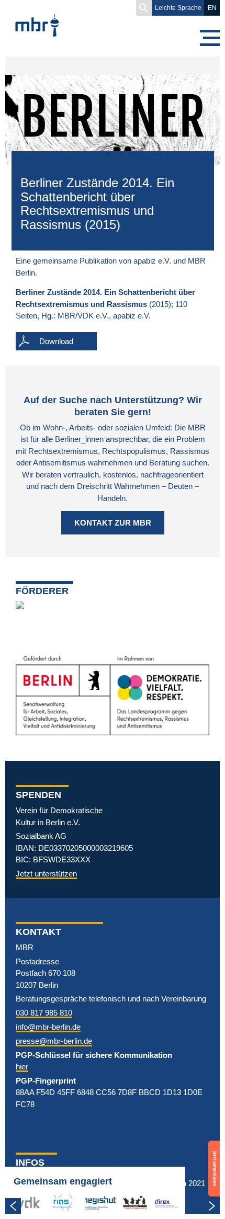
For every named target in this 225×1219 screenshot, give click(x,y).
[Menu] (209, 38)
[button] (144, 8)
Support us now (212, 1155)
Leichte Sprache (178, 8)
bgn (129, 1202)
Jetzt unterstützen (46, 873)
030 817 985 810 (44, 1012)
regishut (97, 1202)
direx (162, 1202)
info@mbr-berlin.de (48, 1026)
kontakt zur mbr (112, 522)
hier (22, 1066)
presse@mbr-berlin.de (54, 1040)
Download (56, 341)
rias (54, 1202)
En (212, 8)
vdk (23, 1202)
